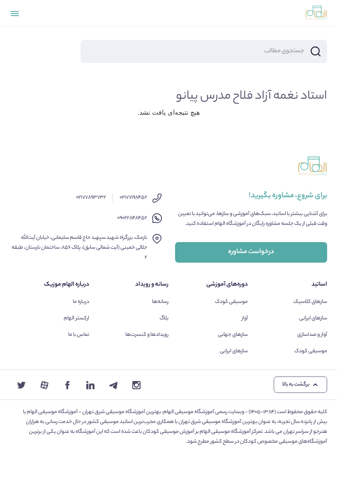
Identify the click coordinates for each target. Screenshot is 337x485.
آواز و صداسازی (312, 334)
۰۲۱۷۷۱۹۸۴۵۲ (133, 197)
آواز (245, 318)
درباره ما (81, 302)
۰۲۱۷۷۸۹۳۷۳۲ (91, 197)
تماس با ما (78, 334)
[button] (300, 384)
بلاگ (163, 318)
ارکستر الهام (76, 318)
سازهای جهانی (233, 334)
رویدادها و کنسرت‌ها (146, 334)
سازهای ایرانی (313, 318)
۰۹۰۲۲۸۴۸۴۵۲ (132, 218)
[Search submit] (315, 51)
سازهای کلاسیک (310, 302)
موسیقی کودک (310, 351)
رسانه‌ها (160, 302)
